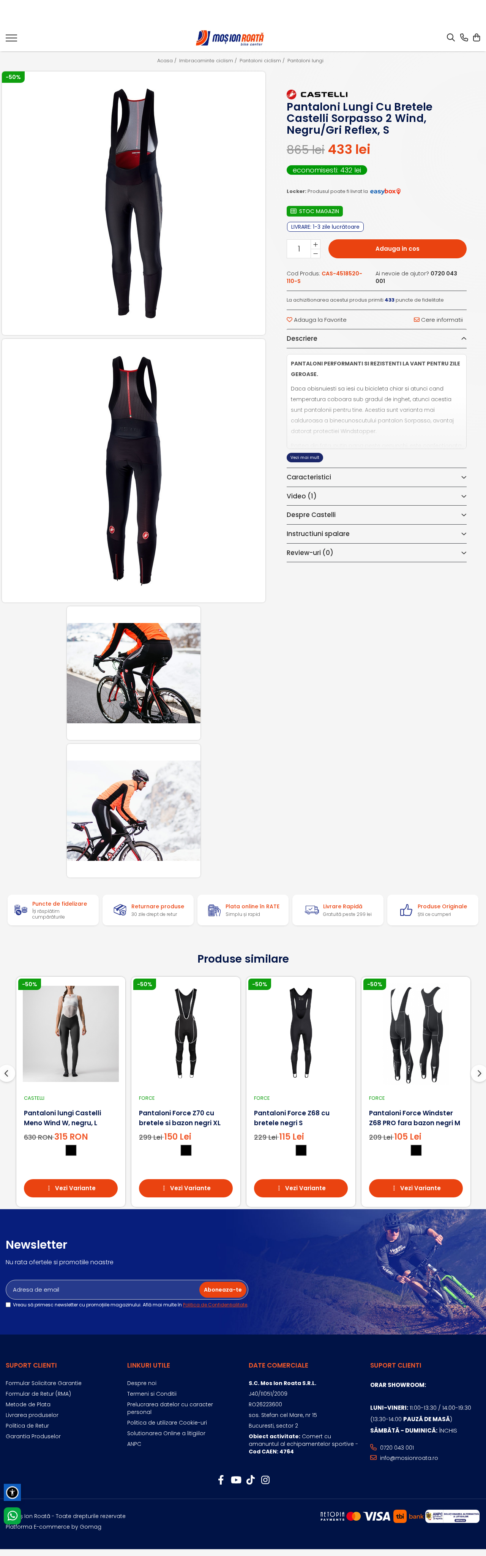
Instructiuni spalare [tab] (318, 533)
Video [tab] (302, 495)
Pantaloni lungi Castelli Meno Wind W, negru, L (62, 1117)
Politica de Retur (27, 1425)
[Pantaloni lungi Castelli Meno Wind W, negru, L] (70, 1034)
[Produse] (11, 40)
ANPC (134, 1444)
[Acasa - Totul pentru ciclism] (230, 38)
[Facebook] (220, 1480)
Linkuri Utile (148, 1365)
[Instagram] (265, 1480)
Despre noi (141, 1383)
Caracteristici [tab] (309, 477)
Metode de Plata (28, 1404)
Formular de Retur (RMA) (38, 1394)
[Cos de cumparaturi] (476, 38)
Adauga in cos (398, 249)
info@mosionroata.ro (408, 1458)
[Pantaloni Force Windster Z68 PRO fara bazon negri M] (415, 1034)
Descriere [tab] (302, 338)
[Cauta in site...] (451, 38)
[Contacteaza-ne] (464, 38)
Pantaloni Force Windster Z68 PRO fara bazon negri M (414, 1117)
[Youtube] (235, 1480)
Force (147, 1098)
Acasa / (167, 60)
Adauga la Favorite (319, 320)
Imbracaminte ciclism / (208, 60)
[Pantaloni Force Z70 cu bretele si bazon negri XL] (185, 1034)
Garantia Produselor (33, 1436)
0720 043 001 (396, 1448)
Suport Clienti (31, 1365)
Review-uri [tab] (310, 552)
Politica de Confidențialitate (215, 1304)
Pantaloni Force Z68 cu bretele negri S (292, 1117)
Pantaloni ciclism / (263, 60)
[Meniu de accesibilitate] (12, 1492)
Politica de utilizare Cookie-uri (167, 1422)
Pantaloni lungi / (308, 60)
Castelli (34, 1098)
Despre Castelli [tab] (311, 514)
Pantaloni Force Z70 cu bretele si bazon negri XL (180, 1117)
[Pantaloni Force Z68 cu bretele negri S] (300, 1034)
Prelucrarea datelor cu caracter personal (170, 1408)
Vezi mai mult (304, 457)
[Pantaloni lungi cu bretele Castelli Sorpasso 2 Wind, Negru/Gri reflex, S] (133, 203)
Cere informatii (441, 320)
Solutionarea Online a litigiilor (166, 1433)
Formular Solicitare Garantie (44, 1383)
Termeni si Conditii (152, 1394)
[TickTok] (250, 1480)
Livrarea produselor (32, 1415)
